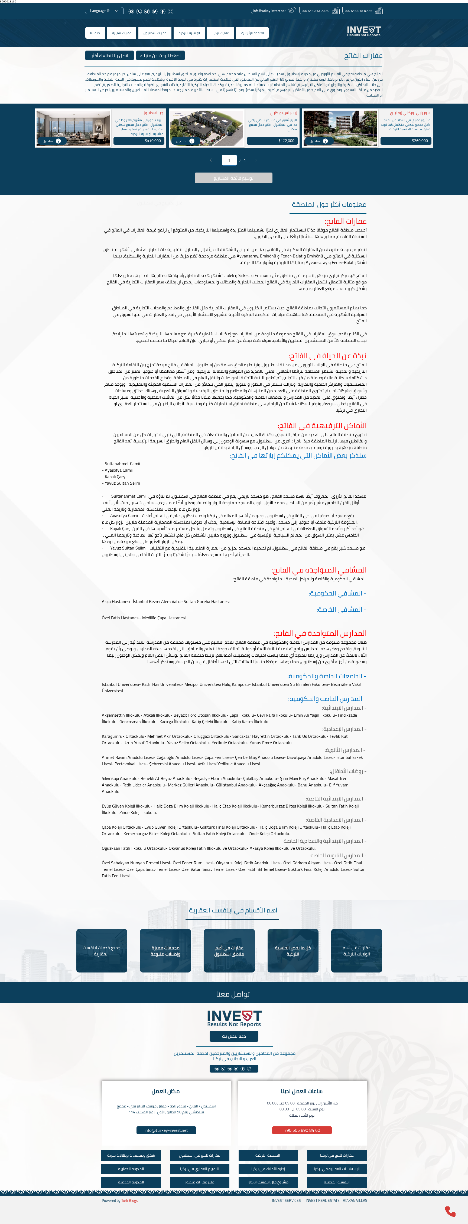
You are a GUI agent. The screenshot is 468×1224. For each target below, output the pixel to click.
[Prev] (211, 160)
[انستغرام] (170, 11)
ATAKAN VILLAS (355, 1200)
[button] (220, 33)
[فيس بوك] (162, 11)
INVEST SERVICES (286, 1200)
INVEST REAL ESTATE (323, 1200)
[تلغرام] (147, 11)
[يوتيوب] (131, 11)
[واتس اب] (139, 11)
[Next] (255, 160)
